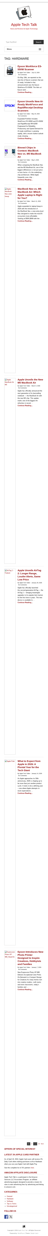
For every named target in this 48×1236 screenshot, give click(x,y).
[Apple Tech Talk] (24, 1226)
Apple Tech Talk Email (29, 34)
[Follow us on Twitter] (11, 1217)
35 (39, 1144)
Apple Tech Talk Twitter (24, 34)
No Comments (22, 74)
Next (42, 1144)
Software (10, 1201)
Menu (9, 49)
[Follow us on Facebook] (6, 1217)
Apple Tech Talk (24, 25)
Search (38, 42)
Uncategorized (12, 1206)
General (9, 1196)
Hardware (10, 1199)
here (32, 1168)
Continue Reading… (25, 92)
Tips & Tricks (11, 1204)
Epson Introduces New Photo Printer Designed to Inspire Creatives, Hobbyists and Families (30, 958)
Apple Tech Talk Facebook (19, 34)
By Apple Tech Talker (24, 72)
